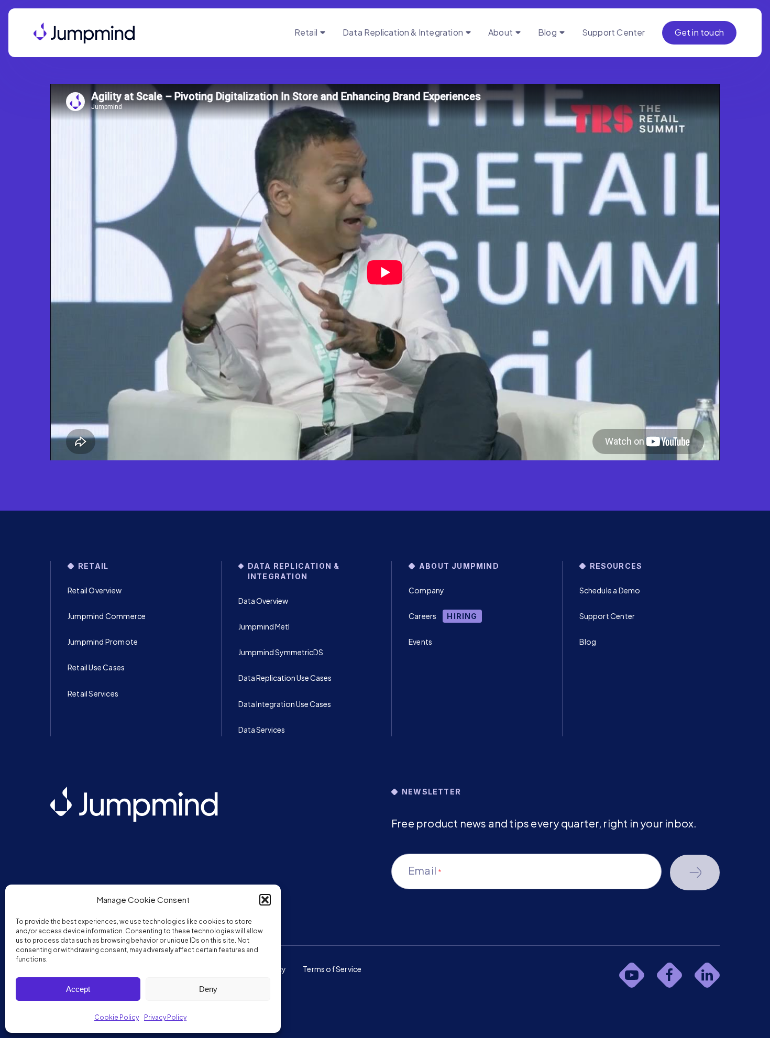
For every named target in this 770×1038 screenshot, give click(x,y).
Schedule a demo (695, 872)
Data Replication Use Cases (285, 677)
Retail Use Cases (96, 667)
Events (420, 641)
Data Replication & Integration (403, 32)
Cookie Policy (116, 1017)
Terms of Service (332, 969)
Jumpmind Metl (264, 626)
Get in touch (699, 32)
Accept (78, 989)
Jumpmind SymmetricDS (280, 652)
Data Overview (263, 600)
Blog (547, 32)
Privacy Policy (165, 1017)
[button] (265, 900)
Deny (208, 989)
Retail (305, 32)
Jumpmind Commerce (107, 616)
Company (426, 590)
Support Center (613, 32)
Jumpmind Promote (103, 641)
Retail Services (93, 693)
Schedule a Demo (610, 590)
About (500, 32)
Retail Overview (95, 590)
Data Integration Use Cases (284, 704)
